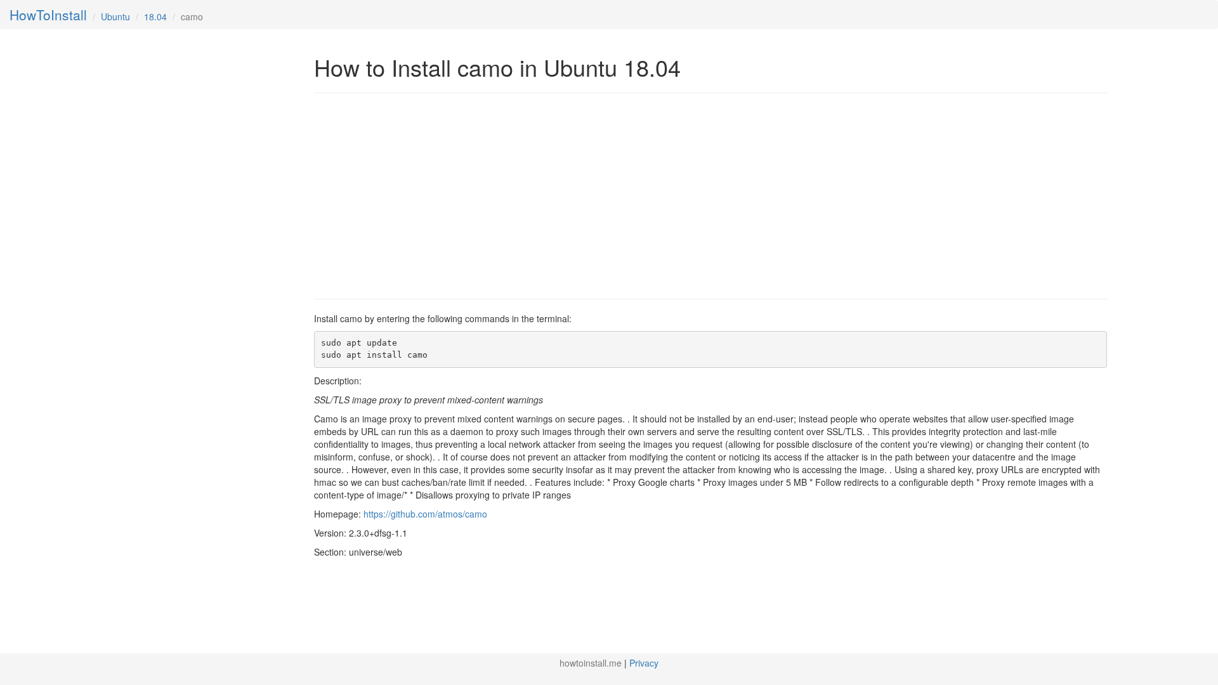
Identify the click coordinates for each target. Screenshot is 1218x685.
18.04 (155, 16)
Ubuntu (115, 16)
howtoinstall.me (591, 662)
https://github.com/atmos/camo (425, 513)
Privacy (643, 662)
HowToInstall (48, 14)
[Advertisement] (420, 195)
